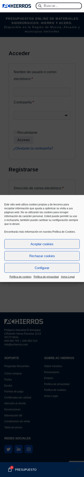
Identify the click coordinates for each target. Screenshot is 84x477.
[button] (78, 470)
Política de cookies (20, 276)
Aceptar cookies (42, 244)
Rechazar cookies (42, 256)
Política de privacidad (46, 276)
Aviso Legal (68, 276)
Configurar (42, 268)
